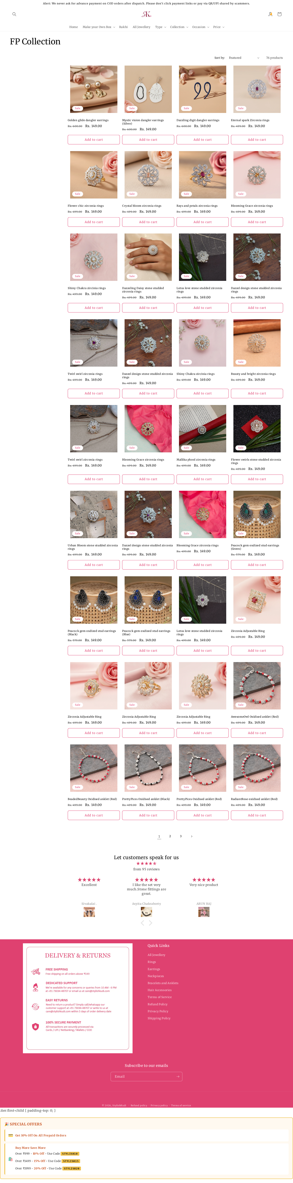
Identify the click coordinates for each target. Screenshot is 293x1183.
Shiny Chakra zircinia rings (87, 288)
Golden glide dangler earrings (88, 120)
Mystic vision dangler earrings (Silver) (143, 122)
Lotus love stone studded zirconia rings (199, 290)
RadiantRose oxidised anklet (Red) (254, 799)
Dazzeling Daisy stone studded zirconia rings (143, 290)
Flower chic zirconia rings (86, 205)
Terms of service (181, 1105)
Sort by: (219, 58)
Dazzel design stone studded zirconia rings (256, 290)
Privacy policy (159, 1105)
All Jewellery (156, 955)
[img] (146, 863)
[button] (14, 14)
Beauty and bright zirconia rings (253, 374)
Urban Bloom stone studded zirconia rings (93, 547)
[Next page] (191, 836)
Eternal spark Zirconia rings (250, 120)
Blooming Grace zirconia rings (252, 205)
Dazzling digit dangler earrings (198, 120)
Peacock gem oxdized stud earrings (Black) (92, 632)
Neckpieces (156, 976)
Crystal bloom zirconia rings (141, 205)
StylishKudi (119, 1105)
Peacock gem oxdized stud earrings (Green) (255, 547)
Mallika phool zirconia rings (196, 459)
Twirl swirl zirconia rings (85, 374)
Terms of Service (160, 997)
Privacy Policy (158, 1011)
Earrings (154, 969)
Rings (152, 962)
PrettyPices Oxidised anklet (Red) (199, 799)
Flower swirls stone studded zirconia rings (256, 461)
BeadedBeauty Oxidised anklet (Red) (92, 799)
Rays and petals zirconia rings (197, 205)
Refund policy (139, 1105)
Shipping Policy (159, 1018)
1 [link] (159, 836)
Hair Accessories (160, 990)
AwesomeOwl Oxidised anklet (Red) (255, 716)
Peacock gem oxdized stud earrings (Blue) (146, 632)
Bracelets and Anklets (163, 983)
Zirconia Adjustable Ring (248, 631)
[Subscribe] (177, 1076)
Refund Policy (158, 1004)
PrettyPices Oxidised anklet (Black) (146, 799)
